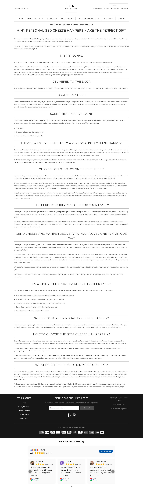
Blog (24, 403)
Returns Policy (24, 414)
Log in (106, 8)
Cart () (116, 8)
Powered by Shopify (79, 427)
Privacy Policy (24, 418)
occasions (51, 18)
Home (21, 18)
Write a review (106, 451)
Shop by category (34, 18)
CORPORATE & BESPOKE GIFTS (88, 18)
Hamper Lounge (68, 427)
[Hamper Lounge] (71, 8)
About (120, 18)
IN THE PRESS (108, 18)
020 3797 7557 (97, 8)
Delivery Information (24, 407)
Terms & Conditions (24, 410)
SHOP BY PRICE (66, 18)
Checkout (124, 8)
